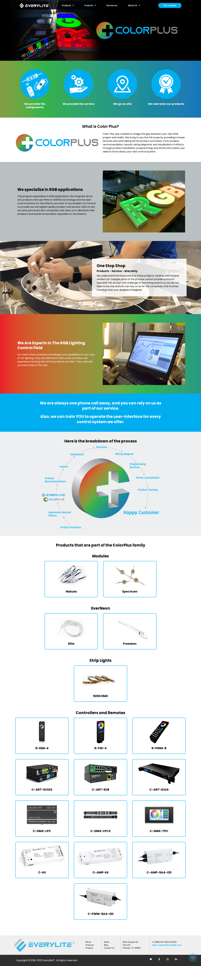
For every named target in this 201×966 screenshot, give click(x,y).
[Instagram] (168, 960)
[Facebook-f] (160, 960)
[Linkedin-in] (177, 960)
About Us (132, 5)
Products (66, 5)
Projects (88, 5)
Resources (112, 5)
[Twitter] (152, 960)
